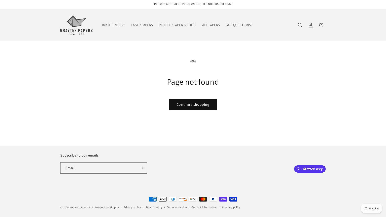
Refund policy (154, 207)
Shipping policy (231, 207)
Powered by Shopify (107, 207)
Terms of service (177, 207)
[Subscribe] (141, 168)
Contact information (204, 207)
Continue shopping (193, 104)
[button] (300, 25)
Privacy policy (132, 207)
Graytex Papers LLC (82, 207)
